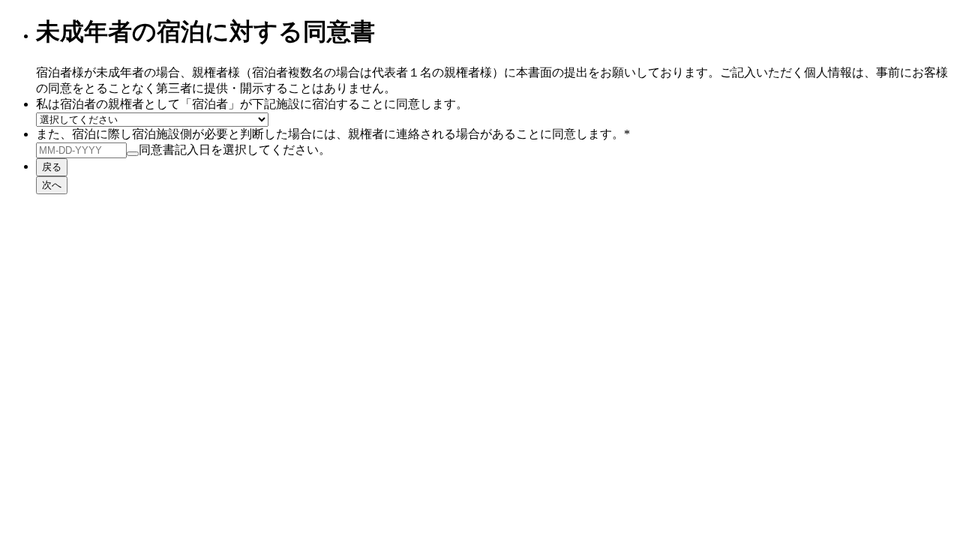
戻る (52, 166)
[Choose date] (133, 154)
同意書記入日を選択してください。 (235, 149)
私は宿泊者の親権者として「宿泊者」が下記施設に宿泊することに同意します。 (252, 104)
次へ (52, 184)
